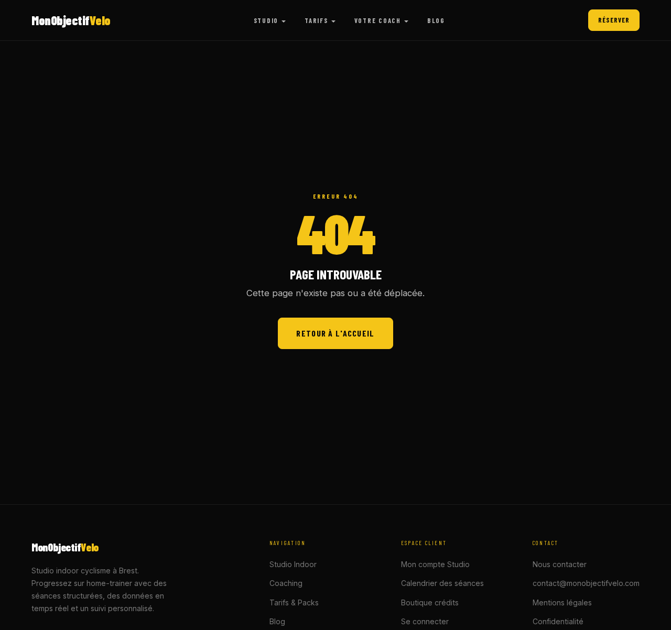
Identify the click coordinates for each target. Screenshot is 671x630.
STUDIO (266, 20)
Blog (277, 621)
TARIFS (316, 20)
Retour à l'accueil (335, 333)
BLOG (436, 20)
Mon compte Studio (435, 564)
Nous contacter (560, 564)
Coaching (285, 583)
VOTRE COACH (377, 20)
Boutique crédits (430, 602)
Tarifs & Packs (294, 602)
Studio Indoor (293, 564)
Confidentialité (558, 621)
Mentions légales (562, 602)
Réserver (614, 20)
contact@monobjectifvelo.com (586, 583)
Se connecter (425, 621)
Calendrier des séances (442, 583)
